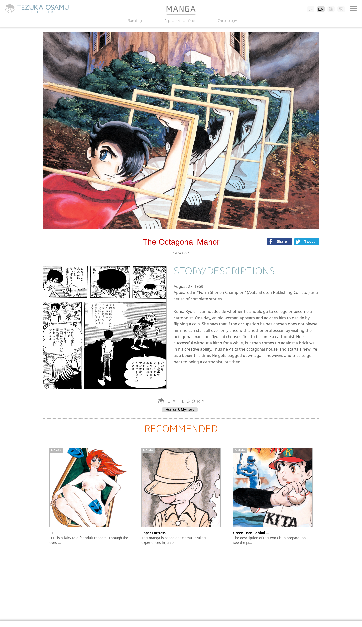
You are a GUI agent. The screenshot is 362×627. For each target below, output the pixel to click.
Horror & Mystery (180, 409)
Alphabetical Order (181, 20)
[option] (89, 496)
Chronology (227, 20)
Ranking (135, 20)
